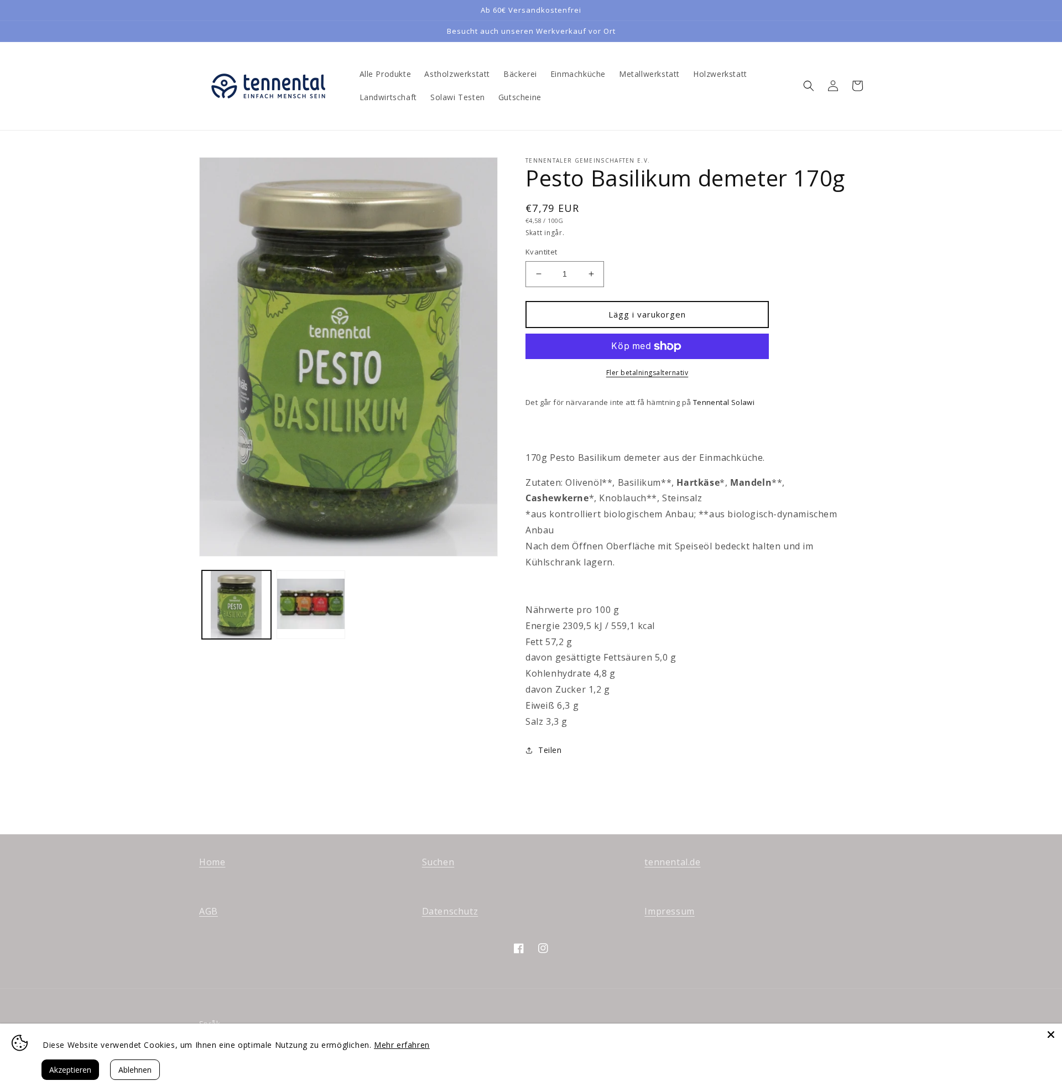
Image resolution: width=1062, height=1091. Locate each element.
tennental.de (672, 862)
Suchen (438, 862)
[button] (808, 86)
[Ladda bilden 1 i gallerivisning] (236, 605)
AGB (208, 911)
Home (212, 862)
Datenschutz (450, 911)
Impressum (669, 911)
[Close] (1050, 1034)
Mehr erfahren (402, 1045)
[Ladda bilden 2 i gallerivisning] (311, 605)
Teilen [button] (550, 750)
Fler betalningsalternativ (647, 372)
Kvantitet (541, 252)
